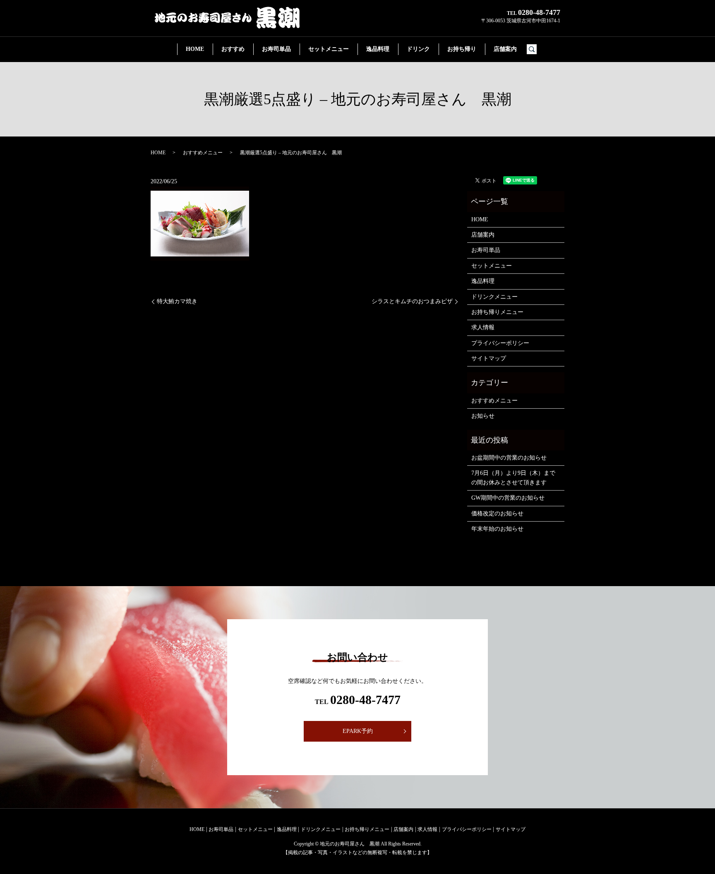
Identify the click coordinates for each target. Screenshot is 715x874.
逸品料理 (377, 49)
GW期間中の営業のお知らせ (508, 498)
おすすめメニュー (203, 153)
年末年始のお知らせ (497, 529)
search (535, 49)
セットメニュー (328, 49)
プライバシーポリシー (500, 343)
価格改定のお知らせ (497, 513)
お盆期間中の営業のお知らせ (509, 458)
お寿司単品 (276, 49)
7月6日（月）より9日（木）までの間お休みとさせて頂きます (513, 477)
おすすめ (233, 49)
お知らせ (482, 416)
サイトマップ (488, 358)
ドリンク (418, 49)
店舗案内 (505, 49)
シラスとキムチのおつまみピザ (412, 301)
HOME (195, 49)
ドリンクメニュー (494, 297)
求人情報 (482, 327)
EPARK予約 (358, 731)
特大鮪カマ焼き (177, 301)
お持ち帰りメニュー (497, 312)
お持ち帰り (461, 49)
